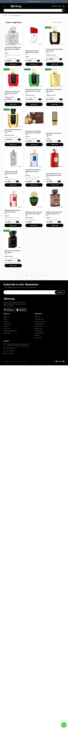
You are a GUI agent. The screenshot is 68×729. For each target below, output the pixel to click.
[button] (4, 6)
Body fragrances (39, 333)
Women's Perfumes (40, 321)
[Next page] (46, 275)
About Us (6, 317)
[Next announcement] (56, 1)
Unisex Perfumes (39, 324)
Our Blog (5, 326)
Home (5, 15)
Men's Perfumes (39, 319)
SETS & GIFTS (38, 338)
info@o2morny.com (11, 348)
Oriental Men (38, 326)
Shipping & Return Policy (10, 331)
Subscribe (59, 292)
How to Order (7, 333)
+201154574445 (10, 351)
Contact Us (6, 321)
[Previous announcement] (11, 1)
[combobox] (30, 10)
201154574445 (10, 353)
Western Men (38, 328)
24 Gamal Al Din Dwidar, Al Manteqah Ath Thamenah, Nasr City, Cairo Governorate (17, 345)
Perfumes (37, 317)
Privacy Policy (7, 324)
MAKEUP (37, 335)
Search (5, 319)
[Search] (63, 10)
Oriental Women (39, 331)
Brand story (6, 328)
